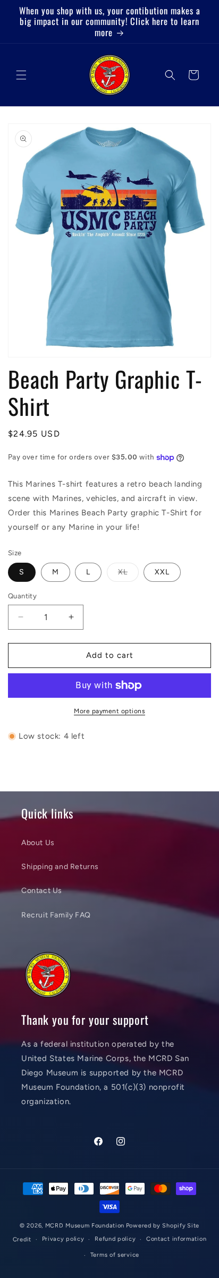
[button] (21, 75)
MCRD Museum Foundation (84, 1225)
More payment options (109, 711)
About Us (38, 842)
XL (128, 574)
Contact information (176, 1238)
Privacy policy (63, 1238)
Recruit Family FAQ (56, 915)
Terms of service (114, 1254)
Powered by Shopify (156, 1225)
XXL (162, 572)
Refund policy (115, 1238)
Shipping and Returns (60, 866)
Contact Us (41, 890)
